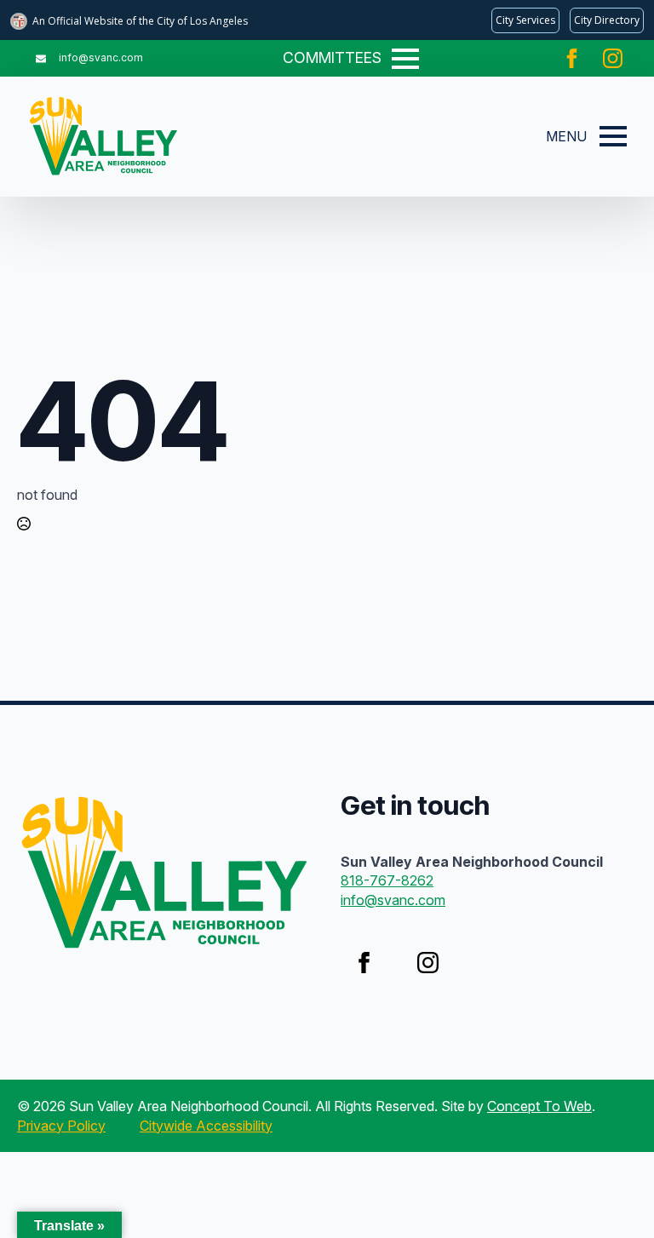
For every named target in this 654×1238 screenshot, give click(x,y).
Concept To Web (539, 1106)
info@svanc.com (393, 899)
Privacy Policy (61, 1125)
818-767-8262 (387, 880)
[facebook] (572, 58)
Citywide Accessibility (206, 1125)
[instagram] (613, 58)
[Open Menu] (405, 58)
